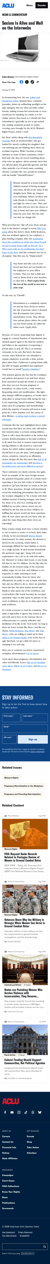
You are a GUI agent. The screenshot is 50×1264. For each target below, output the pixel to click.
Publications (8, 1202)
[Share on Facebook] (21, 82)
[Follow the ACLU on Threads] (33, 1112)
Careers (6, 1136)
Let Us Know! (32, 653)
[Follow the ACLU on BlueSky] (40, 1112)
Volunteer (32, 1153)
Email (6, 727)
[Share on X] (27, 82)
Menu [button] (29, 5)
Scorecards (8, 1208)
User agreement (8, 1232)
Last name (27, 716)
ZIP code (7, 737)
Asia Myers (30, 630)
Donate (42, 5)
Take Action (33, 1147)
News (5, 1197)
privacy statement (37, 752)
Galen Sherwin (8, 77)
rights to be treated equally (14, 637)
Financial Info (9, 1147)
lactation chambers (30, 369)
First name (8, 716)
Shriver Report (35, 535)
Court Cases (8, 1180)
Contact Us (7, 1142)
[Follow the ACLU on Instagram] (19, 1112)
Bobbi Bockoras (16, 630)
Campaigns (7, 1175)
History (5, 1153)
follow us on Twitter (23, 665)
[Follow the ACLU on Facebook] (5, 1112)
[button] (32, 82)
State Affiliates (9, 1158)
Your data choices (9, 1235)
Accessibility (24, 1235)
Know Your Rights (11, 1191)
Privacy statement (25, 1232)
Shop (29, 1142)
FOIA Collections (10, 1186)
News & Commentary (13, 15)
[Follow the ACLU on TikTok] (26, 1112)
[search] (44, 1246)
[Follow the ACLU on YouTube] (12, 1112)
